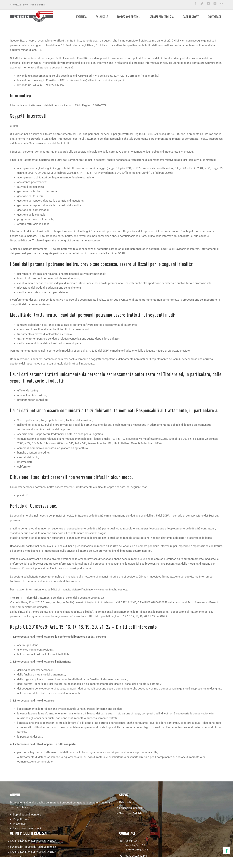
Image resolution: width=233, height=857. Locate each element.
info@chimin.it (37, 4)
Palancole (125, 802)
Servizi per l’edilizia (130, 813)
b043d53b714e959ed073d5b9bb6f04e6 (33, 841)
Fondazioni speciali (131, 807)
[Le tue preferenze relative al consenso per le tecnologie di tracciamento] (226, 850)
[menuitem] (83, 17)
